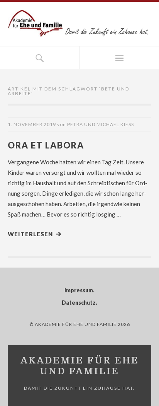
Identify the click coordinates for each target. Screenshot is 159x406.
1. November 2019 (32, 124)
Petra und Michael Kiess (100, 124)
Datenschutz (79, 302)
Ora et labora (46, 145)
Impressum (78, 290)
